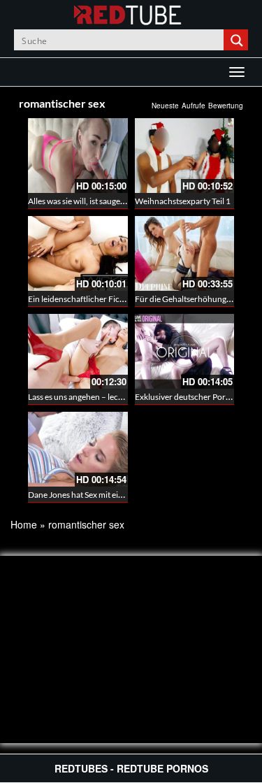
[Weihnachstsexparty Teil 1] (185, 155)
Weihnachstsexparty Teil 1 (183, 201)
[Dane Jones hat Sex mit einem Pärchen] (78, 449)
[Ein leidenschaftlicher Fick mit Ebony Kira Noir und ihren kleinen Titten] (78, 253)
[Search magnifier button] (237, 39)
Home (23, 524)
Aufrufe (193, 105)
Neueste (165, 105)
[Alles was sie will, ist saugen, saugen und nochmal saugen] (78, 155)
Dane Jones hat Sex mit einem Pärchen (97, 494)
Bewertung (225, 105)
